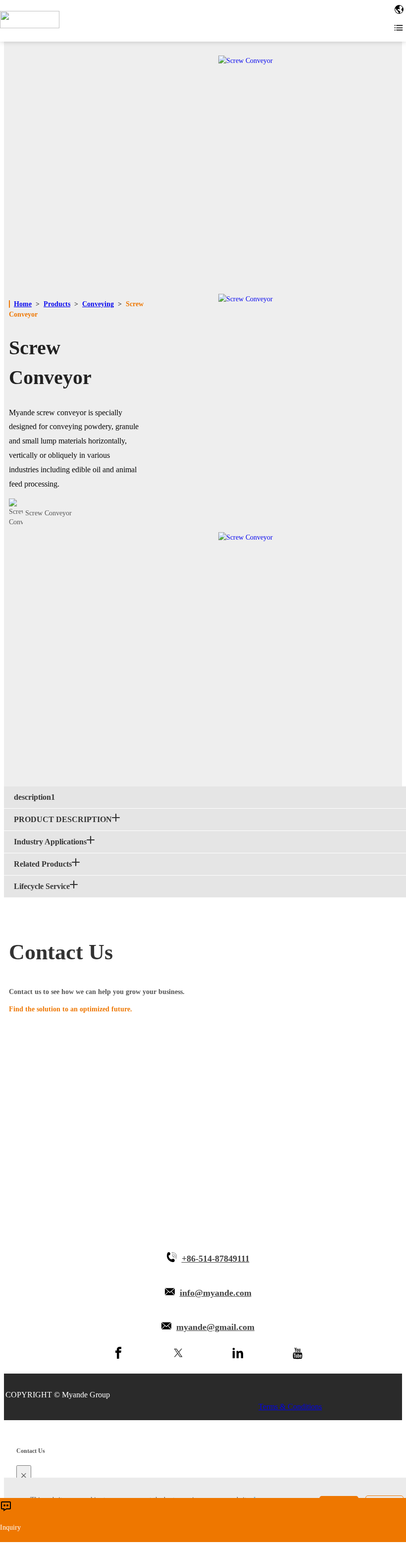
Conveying (98, 304)
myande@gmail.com (215, 1327)
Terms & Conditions (290, 1406)
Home (23, 304)
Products (57, 304)
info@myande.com (216, 1293)
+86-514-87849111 (216, 1259)
